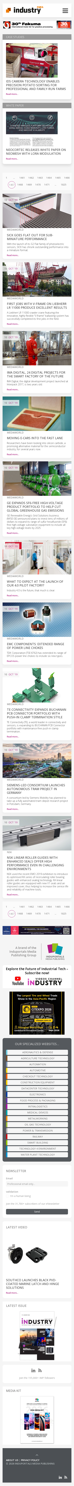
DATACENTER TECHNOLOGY (37, 1088)
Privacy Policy (30, 1460)
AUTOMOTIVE (38, 1070)
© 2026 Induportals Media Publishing (30, 1463)
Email (9, 1178)
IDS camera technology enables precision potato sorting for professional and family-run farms (36, 85)
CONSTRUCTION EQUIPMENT (38, 1082)
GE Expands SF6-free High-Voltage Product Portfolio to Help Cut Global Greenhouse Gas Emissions (35, 506)
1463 (40, 177)
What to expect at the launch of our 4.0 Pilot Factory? (35, 583)
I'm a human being (20, 1196)
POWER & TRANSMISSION (38, 1130)
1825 (63, 184)
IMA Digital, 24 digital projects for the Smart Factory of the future (36, 374)
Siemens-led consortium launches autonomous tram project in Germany (36, 789)
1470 (38, 184)
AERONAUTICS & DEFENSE (37, 1052)
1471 (47, 184)
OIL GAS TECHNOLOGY (38, 1124)
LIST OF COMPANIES (17, 1467)
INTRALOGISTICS (37, 1106)
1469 (29, 184)
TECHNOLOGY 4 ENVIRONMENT (37, 1148)
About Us (12, 1460)
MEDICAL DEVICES (37, 1112)
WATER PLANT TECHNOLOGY (38, 1154)
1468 (20, 184)
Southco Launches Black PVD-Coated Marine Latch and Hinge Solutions (32, 1284)
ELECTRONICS (38, 1094)
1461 (22, 177)
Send (37, 1211)
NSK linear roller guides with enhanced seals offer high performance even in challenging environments (35, 863)
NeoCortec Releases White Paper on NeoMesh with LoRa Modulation (36, 152)
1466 (67, 177)
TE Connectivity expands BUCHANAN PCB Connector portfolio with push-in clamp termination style (36, 713)
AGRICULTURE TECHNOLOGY (37, 1058)
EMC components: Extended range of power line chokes (35, 646)
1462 (31, 177)
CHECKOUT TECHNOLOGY (38, 1076)
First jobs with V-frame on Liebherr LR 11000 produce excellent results (37, 306)
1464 (49, 177)
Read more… (12, 94)
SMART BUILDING (37, 1142)
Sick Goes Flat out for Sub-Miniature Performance (30, 237)
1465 (58, 177)
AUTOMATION (37, 1064)
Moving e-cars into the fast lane (35, 438)
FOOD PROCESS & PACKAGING (37, 1100)
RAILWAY (38, 1136)
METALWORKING (37, 1118)
